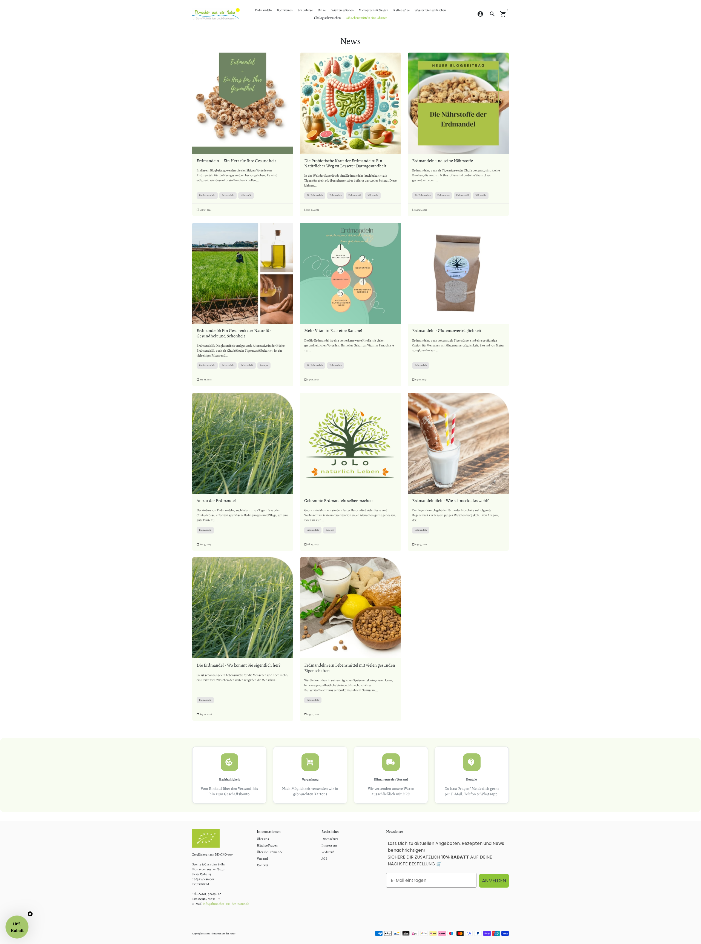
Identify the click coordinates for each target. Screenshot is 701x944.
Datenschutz (329, 839)
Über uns (263, 839)
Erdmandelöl (354, 195)
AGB (324, 858)
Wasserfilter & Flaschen (430, 10)
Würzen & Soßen (342, 10)
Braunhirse (305, 10)
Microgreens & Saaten (373, 10)
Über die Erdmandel (270, 852)
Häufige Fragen (267, 845)
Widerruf (327, 852)
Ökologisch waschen (327, 18)
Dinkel (322, 10)
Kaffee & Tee (401, 10)
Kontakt (262, 865)
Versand (262, 858)
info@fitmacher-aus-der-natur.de (226, 904)
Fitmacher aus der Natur (223, 933)
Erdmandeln (263, 10)
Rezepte (264, 365)
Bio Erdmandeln (207, 195)
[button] (16, 927)
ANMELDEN (494, 880)
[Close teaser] (30, 914)
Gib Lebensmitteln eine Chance (366, 18)
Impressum (329, 845)
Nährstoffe (246, 195)
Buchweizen (285, 10)
